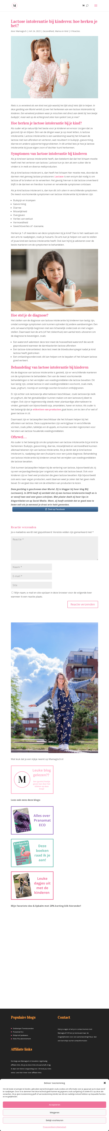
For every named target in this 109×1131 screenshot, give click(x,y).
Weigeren (54, 1112)
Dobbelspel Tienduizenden (23, 1028)
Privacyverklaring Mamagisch (54, 1127)
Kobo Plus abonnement (22, 1039)
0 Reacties (75, 31)
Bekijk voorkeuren (54, 1120)
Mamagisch (21, 31)
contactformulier (80, 1041)
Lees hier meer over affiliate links (28, 1072)
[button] (104, 1083)
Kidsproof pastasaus (20, 1035)
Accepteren (54, 1104)
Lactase (59, 176)
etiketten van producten (47, 409)
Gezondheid (48, 31)
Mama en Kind (61, 31)
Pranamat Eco (18, 1032)
